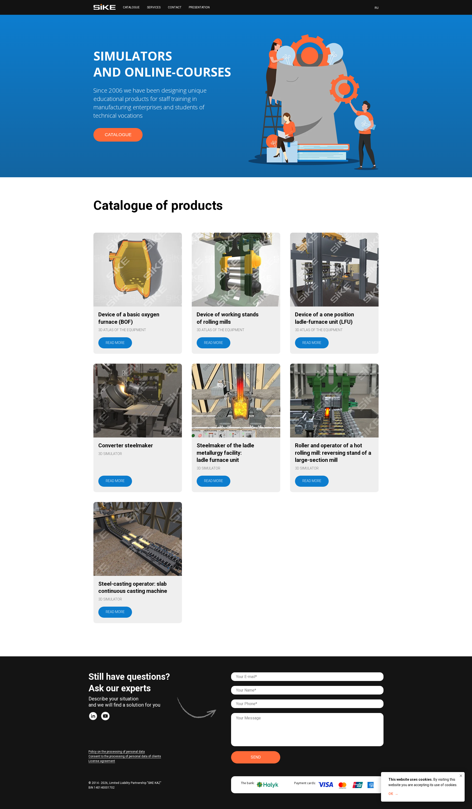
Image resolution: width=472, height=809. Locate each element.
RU (377, 8)
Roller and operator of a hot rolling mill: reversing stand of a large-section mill (333, 452)
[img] (93, 716)
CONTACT (174, 7)
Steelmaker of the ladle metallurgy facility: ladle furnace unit (225, 452)
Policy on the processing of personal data (116, 751)
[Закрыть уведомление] (460, 775)
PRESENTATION (199, 7)
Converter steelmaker (125, 445)
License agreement (101, 761)
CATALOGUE (131, 7)
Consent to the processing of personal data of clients (124, 756)
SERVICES (154, 7)
